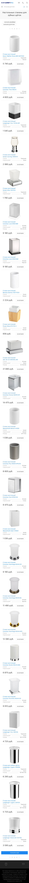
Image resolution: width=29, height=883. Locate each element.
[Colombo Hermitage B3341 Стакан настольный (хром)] (14, 552)
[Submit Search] (27, 3)
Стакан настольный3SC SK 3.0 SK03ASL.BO (10, 358)
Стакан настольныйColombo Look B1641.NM (10, 258)
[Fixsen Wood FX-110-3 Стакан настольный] (14, 313)
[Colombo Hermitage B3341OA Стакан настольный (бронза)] (14, 585)
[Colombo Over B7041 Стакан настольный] (14, 485)
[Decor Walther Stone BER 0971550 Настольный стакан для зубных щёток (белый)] (14, 43)
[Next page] (19, 29)
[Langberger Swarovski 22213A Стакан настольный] (14, 825)
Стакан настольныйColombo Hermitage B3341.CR (12, 563)
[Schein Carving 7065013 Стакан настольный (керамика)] (14, 144)
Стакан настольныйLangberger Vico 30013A (10, 731)
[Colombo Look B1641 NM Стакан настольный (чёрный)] (14, 246)
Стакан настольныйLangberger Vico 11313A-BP (11, 122)
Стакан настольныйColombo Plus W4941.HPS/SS (12, 462)
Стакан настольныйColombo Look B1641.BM (10, 223)
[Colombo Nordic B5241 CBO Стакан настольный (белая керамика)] (14, 652)
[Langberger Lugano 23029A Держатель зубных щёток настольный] (14, 755)
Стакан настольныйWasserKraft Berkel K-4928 (11, 427)
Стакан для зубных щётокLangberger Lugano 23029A (11, 766)
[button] (2, 7)
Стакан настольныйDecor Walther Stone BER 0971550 (13, 55)
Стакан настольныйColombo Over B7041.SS (10, 496)
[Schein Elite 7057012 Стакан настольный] (14, 178)
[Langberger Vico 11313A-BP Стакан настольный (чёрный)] (14, 110)
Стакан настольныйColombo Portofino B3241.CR (12, 697)
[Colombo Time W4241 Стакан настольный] (14, 77)
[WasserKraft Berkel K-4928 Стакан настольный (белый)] (14, 416)
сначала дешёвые (9, 22)
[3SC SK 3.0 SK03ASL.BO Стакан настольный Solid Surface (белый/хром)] (14, 347)
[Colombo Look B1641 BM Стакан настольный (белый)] (14, 211)
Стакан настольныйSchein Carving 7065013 (10, 155)
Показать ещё (14, 852)
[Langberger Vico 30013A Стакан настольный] (14, 719)
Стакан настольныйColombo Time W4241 (9, 88)
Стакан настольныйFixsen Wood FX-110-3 (9, 325)
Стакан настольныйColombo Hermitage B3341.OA (12, 597)
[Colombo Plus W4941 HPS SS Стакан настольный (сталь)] (14, 451)
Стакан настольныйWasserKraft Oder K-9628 (10, 530)
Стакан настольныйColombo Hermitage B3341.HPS (12, 630)
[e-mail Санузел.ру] (19, 2)
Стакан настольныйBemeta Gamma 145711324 (11, 291)
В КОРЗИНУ (20, 64)
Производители (9, 6)
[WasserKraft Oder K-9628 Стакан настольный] (14, 518)
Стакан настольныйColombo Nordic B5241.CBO (11, 664)
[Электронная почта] (23, 864)
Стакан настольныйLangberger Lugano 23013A (11, 801)
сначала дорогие (9, 24)
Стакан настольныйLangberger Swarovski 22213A (12, 837)
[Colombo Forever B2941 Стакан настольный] (14, 382)
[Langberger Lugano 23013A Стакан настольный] (14, 790)
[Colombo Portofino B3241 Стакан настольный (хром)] (14, 686)
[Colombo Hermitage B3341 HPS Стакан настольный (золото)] (14, 619)
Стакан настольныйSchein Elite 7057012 (9, 189)
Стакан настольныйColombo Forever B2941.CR (11, 394)
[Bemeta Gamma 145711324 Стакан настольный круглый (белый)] (14, 280)
